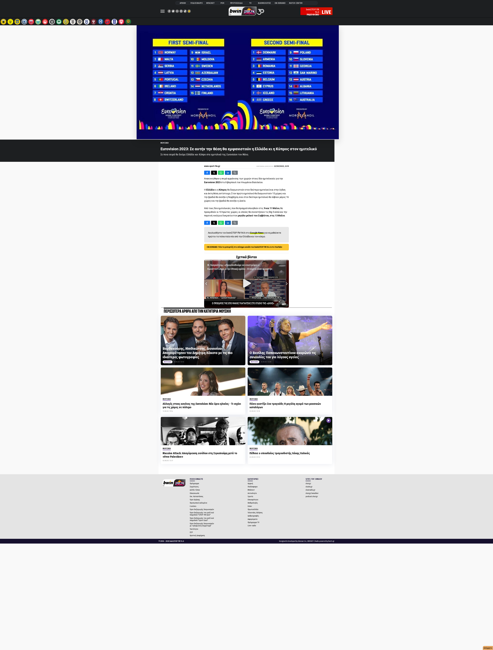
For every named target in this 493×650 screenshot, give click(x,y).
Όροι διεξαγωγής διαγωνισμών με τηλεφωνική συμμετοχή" (202, 524)
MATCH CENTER (295, 3)
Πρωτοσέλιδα (253, 509)
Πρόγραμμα (194, 483)
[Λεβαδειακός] (38, 22)
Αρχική (250, 483)
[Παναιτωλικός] (66, 22)
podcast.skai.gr (312, 496)
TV (250, 3)
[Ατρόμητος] (24, 22)
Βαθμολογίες (253, 503)
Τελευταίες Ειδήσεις (255, 512)
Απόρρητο (488, 648)
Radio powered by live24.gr (324, 541)
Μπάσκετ (251, 490)
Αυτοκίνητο (252, 493)
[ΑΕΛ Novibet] (93, 22)
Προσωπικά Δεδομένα (198, 503)
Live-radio (252, 525)
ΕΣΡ (191, 532)
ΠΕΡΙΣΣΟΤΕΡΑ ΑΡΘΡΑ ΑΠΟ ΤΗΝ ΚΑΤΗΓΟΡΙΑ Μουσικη (197, 311)
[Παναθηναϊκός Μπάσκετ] (128, 22)
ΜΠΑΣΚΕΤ (210, 3)
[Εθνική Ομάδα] (114, 22)
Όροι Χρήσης (195, 499)
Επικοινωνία (194, 493)
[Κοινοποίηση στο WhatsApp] (221, 173)
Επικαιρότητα (253, 499)
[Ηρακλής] (100, 22)
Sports (250, 496)
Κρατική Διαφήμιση (197, 535)
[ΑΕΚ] (3, 22)
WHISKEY (310, 541)
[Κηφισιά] (86, 22)
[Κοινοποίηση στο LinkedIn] (228, 173)
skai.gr (308, 483)
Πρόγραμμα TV (253, 522)
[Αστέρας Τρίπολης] (17, 22)
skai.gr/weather (312, 493)
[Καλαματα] (80, 22)
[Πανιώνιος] (107, 22)
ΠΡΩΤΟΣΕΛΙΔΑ (236, 3)
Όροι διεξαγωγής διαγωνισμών (202, 509)
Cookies (193, 506)
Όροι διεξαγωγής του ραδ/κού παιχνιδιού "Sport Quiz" (202, 519)
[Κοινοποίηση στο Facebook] (207, 173)
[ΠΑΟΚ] (73, 22)
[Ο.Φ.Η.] (52, 22)
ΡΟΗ (222, 3)
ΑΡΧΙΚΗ (183, 3)
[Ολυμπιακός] (45, 22)
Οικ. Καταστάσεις (196, 496)
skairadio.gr (310, 490)
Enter (250, 506)
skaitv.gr (309, 487)
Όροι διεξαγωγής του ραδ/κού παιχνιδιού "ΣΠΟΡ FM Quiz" (202, 513)
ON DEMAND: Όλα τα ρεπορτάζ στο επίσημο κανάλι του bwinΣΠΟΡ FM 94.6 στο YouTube (244, 247)
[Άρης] (10, 22)
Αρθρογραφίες (253, 516)
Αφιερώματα (252, 519)
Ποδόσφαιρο (253, 487)
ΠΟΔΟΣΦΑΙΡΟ (197, 3)
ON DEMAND (280, 3)
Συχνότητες (194, 487)
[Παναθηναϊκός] (59, 22)
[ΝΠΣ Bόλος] (31, 22)
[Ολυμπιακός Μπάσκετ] (121, 22)
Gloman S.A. (302, 541)
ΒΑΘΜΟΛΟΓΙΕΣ (264, 3)
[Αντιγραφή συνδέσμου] (235, 173)
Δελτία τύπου (195, 490)
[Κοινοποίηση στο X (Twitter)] (214, 173)
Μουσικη (164, 143)
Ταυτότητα (194, 529)
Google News (257, 232)
